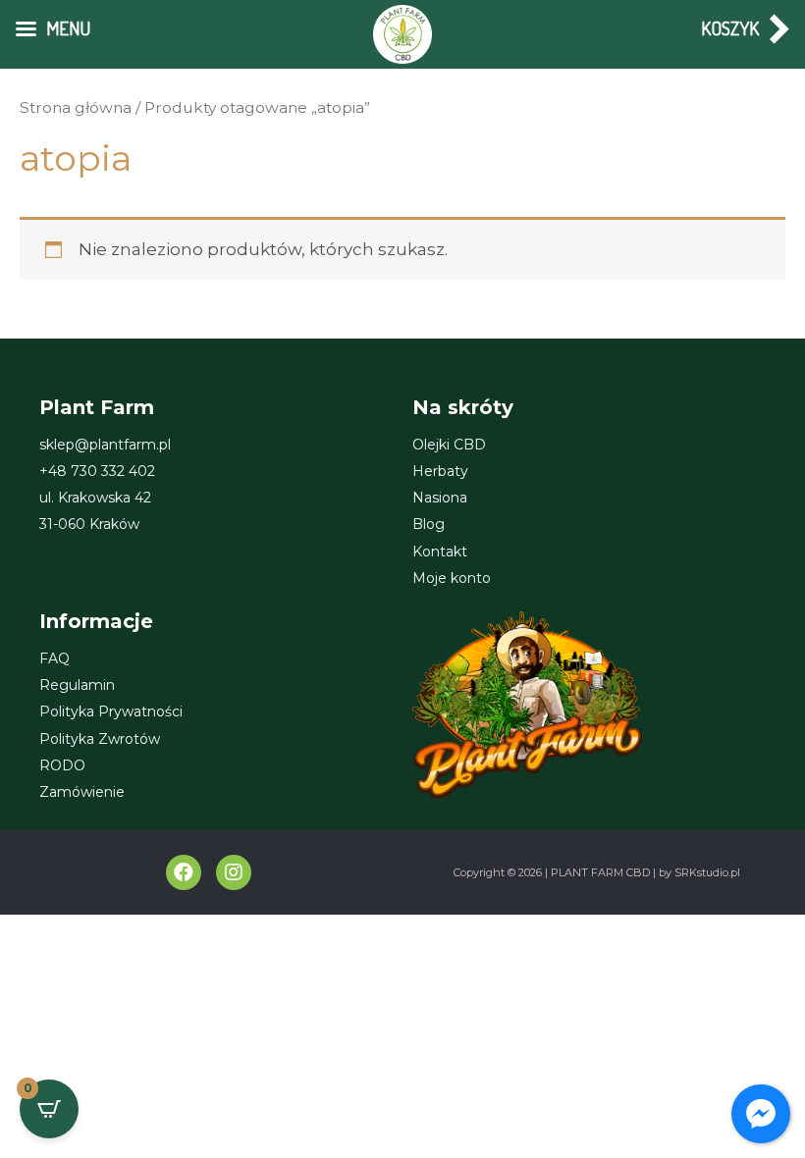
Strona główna (76, 107)
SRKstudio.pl (707, 872)
